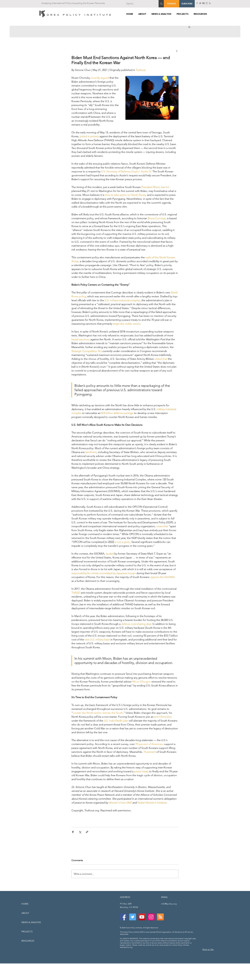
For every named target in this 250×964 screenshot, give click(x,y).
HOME (24, 903)
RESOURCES (27, 940)
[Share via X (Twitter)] (80, 832)
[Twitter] (200, 3)
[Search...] (161, 3)
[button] (187, 3)
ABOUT (25, 913)
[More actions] (177, 50)
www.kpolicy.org (126, 947)
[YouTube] (203, 3)
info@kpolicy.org (169, 903)
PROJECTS (27, 931)
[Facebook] (197, 3)
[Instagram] (206, 3)
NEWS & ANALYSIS (31, 922)
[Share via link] (87, 832)
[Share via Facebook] (72, 832)
